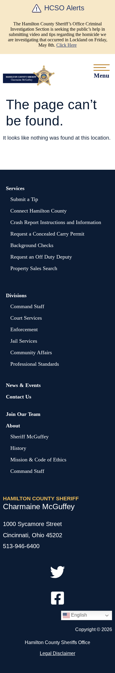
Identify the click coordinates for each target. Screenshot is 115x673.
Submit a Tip (24, 199)
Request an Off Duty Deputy (41, 257)
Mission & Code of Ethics (38, 460)
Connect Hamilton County (38, 211)
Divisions (16, 295)
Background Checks (31, 245)
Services (15, 188)
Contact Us (18, 397)
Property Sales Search (33, 268)
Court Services (26, 318)
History (18, 448)
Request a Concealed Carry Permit (47, 234)
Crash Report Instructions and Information (55, 222)
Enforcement (24, 329)
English (78, 615)
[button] (101, 71)
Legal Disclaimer (57, 653)
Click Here (66, 45)
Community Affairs (31, 352)
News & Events (23, 385)
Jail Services (23, 341)
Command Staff (27, 306)
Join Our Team (23, 414)
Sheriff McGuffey (29, 437)
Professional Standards (34, 364)
